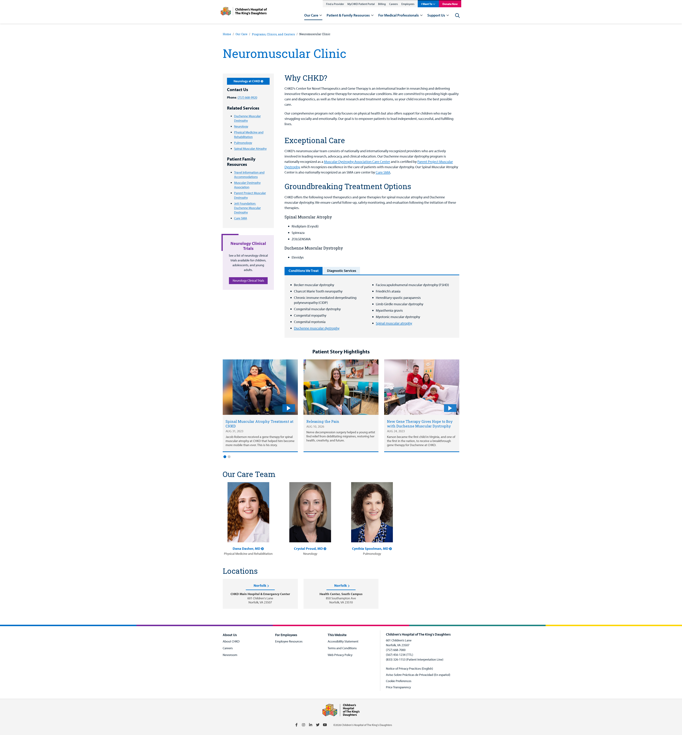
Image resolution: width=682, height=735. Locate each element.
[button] (224, 456)
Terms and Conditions (342, 648)
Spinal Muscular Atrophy (250, 149)
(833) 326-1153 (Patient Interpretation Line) (414, 659)
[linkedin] (310, 724)
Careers (393, 4)
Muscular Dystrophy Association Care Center (357, 161)
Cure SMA (240, 218)
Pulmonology (243, 143)
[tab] (304, 271)
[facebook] (296, 724)
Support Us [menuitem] (436, 15)
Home (227, 34)
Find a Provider (335, 4)
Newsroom (230, 655)
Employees (407, 4)
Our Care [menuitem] (311, 15)
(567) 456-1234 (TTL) (399, 655)
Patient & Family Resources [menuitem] (348, 15)
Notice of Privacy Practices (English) (409, 668)
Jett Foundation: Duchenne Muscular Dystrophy (247, 207)
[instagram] (303, 724)
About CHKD (231, 641)
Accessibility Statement (343, 641)
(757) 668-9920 (247, 97)
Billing (382, 4)
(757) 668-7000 (395, 650)
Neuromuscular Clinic (314, 34)
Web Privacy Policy (340, 655)
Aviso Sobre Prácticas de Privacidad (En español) (418, 675)
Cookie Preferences (398, 681)
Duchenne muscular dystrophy (316, 328)
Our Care (241, 34)
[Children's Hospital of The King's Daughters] (244, 12)
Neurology (241, 126)
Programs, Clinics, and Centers (273, 34)
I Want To (426, 4)
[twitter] (317, 724)
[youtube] (324, 724)
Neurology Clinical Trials (248, 280)
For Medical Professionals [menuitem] (398, 15)
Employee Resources (288, 641)
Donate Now (450, 4)
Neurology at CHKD (247, 81)
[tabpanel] (372, 306)
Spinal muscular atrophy (394, 323)
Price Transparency (398, 687)
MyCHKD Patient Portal (361, 4)
